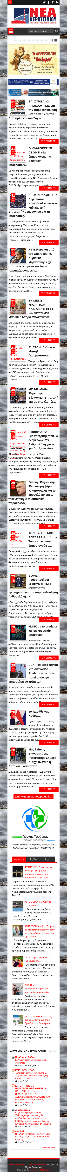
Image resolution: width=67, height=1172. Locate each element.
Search (56, 31)
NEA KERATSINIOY (40, 1170)
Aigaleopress (22, 1110)
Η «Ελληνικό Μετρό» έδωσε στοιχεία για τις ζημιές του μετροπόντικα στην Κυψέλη (32, 1137)
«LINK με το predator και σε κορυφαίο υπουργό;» (42, 631)
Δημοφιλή (19, 859)
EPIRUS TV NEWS (24, 1070)
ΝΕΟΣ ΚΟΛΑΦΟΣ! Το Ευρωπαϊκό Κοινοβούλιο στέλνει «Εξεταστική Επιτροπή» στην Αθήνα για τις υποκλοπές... (32, 205)
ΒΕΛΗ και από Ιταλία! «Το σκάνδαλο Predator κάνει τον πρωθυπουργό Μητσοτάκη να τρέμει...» (33, 673)
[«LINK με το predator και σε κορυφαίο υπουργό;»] (18, 633)
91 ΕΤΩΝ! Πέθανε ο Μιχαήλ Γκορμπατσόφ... (41, 351)
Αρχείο (48, 859)
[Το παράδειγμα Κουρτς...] (18, 718)
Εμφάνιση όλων (49, 1147)
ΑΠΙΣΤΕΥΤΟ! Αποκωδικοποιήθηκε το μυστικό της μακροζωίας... (38, 988)
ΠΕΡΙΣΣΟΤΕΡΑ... (48, 141)
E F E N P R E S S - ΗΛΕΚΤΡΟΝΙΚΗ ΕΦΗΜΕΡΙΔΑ (30, 1087)
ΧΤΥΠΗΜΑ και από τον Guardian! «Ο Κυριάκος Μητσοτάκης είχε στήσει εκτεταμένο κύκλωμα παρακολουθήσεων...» (31, 260)
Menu (10, 2)
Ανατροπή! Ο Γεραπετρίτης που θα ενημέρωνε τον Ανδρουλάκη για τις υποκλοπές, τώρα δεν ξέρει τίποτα (33, 440)
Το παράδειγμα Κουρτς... (38, 713)
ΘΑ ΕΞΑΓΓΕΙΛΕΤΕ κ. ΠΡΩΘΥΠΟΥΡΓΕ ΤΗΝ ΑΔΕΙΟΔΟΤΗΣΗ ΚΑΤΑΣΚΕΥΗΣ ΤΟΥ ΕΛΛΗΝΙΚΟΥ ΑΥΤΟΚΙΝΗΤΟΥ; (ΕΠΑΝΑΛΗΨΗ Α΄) (32, 1097)
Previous (25, 117)
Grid (52, 40)
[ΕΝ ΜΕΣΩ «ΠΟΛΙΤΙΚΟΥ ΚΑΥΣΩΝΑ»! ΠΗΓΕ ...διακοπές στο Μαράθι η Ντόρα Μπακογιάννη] (18, 313)
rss (57, 2)
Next (11, 117)
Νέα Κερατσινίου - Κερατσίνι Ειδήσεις (27, 1164)
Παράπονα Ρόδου (25, 1057)
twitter (44, 2)
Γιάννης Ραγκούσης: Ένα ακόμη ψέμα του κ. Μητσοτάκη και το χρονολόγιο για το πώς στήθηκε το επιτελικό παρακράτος (32, 493)
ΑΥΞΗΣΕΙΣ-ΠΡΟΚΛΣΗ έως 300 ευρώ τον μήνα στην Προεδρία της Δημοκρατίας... (39, 1020)
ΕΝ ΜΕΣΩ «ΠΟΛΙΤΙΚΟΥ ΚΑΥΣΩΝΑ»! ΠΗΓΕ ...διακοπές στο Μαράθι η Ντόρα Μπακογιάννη (31, 309)
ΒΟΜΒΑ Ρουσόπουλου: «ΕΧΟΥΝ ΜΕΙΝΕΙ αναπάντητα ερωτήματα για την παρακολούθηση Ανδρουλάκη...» (33, 586)
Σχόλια (33, 859)
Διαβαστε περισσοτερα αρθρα (33, 796)
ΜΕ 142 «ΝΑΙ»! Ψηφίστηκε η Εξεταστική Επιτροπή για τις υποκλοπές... (43, 395)
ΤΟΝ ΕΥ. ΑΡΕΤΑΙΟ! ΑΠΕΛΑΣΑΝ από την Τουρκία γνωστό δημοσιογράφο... (42, 539)
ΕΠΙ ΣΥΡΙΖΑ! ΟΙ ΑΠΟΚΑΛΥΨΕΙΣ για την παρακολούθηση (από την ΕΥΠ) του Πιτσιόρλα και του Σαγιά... (32, 110)
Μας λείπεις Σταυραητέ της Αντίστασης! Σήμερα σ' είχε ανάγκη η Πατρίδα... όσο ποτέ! (32, 758)
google (53, 2)
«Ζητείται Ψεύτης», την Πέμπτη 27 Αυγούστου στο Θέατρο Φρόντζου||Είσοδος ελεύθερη (31, 1076)
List (56, 40)
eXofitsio (20, 1131)
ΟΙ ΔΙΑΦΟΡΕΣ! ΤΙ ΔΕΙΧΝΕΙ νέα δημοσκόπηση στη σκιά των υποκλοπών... (31, 157)
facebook (48, 2)
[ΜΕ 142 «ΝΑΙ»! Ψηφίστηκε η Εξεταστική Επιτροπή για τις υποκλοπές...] (18, 395)
